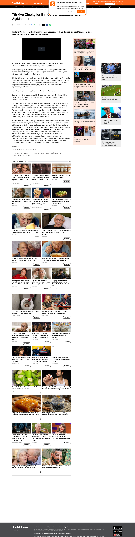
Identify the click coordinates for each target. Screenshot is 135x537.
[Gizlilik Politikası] (46, 536)
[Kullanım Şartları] (37, 536)
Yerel (71, 527)
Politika (16, 7)
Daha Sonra (71, 12)
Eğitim (110, 7)
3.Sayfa (119, 7)
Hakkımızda (15, 532)
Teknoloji (34, 7)
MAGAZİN (87, 4)
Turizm (101, 7)
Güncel (43, 527)
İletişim (23, 532)
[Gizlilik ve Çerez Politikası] (57, 536)
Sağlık (92, 7)
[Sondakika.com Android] (117, 531)
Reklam (20, 532)
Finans (25, 7)
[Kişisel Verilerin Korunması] (79, 536)
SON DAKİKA (38, 4)
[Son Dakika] (20, 3)
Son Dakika (37, 527)
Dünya (49, 527)
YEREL (96, 4)
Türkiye (15, 63)
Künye (27, 532)
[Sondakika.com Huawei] (117, 534)
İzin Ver (80, 12)
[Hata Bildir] (101, 536)
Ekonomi (55, 527)
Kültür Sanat (45, 7)
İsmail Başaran (42, 63)
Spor (60, 527)
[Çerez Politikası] (68, 536)
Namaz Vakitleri (85, 527)
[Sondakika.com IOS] (117, 527)
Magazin (66, 527)
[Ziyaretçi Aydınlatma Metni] (92, 536)
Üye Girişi (119, 3)
